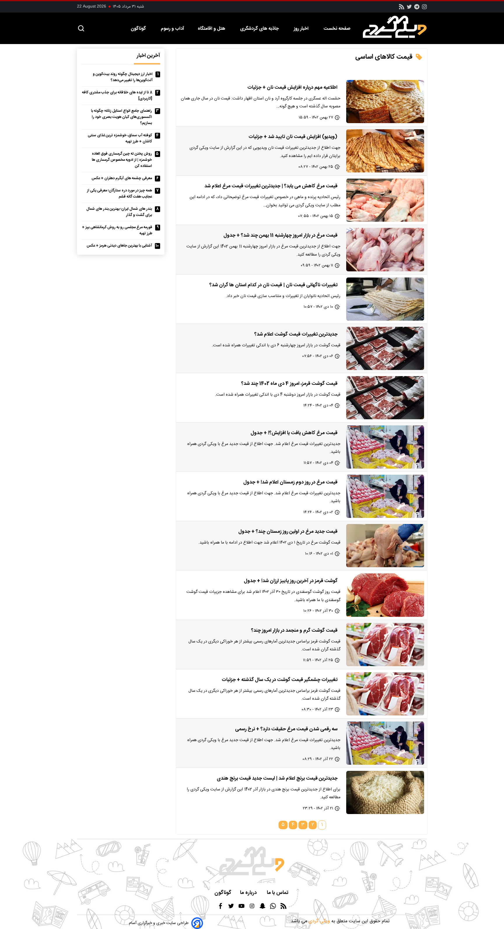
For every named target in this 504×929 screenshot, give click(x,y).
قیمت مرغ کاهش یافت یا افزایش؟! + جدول (294, 433)
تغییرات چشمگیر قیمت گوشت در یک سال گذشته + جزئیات (279, 680)
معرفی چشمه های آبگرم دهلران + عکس (122, 178)
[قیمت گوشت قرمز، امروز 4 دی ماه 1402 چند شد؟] (385, 397)
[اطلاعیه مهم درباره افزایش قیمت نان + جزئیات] (385, 101)
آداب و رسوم (172, 29)
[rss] (401, 9)
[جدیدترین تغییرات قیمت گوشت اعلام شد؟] (385, 348)
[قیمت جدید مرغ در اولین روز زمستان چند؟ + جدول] (385, 545)
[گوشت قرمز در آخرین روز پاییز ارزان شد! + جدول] (385, 595)
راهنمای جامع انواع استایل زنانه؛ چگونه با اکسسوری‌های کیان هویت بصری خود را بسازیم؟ (121, 117)
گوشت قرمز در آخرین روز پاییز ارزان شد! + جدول (290, 581)
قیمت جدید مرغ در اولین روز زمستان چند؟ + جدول (287, 532)
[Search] (81, 28)
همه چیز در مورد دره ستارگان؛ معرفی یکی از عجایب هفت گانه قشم (119, 194)
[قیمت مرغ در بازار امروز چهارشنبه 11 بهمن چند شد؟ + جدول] (385, 249)
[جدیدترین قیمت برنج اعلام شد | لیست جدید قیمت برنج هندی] (385, 792)
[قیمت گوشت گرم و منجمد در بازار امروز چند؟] (385, 644)
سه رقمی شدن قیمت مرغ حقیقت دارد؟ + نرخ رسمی (286, 729)
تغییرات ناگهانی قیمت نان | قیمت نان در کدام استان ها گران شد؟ (273, 285)
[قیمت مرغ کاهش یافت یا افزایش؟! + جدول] (385, 447)
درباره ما (249, 893)
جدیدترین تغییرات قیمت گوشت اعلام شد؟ (295, 334)
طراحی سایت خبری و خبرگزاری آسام (158, 923)
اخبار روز (302, 29)
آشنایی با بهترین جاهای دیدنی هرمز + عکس (119, 246)
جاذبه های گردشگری (260, 29)
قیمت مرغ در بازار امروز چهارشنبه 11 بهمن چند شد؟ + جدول (280, 235)
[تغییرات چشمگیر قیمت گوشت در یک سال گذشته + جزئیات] (385, 693)
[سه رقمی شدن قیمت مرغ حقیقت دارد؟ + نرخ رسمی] (385, 743)
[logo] (398, 26)
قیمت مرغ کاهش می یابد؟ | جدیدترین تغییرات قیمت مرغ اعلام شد (270, 186)
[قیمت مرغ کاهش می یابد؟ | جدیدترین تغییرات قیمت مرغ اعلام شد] (385, 200)
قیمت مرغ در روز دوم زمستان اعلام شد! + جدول (290, 482)
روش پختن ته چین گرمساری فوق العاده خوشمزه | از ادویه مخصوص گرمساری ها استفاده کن (122, 160)
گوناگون (139, 29)
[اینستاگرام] (424, 9)
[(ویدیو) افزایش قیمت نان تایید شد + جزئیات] (385, 150)
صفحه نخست (336, 29)
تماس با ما (278, 893)
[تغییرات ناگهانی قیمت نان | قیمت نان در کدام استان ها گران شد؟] (385, 299)
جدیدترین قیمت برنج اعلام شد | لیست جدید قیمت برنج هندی (277, 778)
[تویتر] (409, 9)
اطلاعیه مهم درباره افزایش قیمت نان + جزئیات (292, 87)
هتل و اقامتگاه (212, 29)
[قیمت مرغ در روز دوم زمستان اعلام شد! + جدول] (385, 496)
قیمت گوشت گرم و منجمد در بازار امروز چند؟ (294, 630)
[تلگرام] (416, 9)
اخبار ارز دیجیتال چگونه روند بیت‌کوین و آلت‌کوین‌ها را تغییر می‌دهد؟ (123, 77)
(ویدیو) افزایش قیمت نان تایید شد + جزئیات (293, 137)
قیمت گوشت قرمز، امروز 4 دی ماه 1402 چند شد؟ (289, 384)
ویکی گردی (318, 921)
